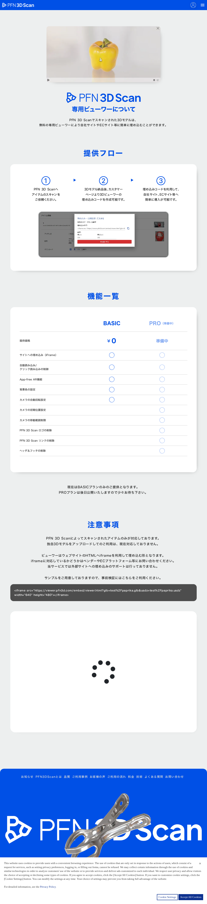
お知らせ (27, 777)
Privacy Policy (48, 886)
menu (202, 5)
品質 (67, 777)
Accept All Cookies (190, 897)
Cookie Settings (167, 897)
